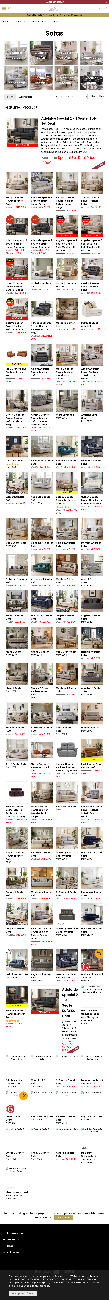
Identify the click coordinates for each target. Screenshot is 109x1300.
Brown (97, 291)
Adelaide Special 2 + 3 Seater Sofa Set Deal (70, 1002)
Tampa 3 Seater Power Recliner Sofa (15, 201)
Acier (36, 429)
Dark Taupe (72, 383)
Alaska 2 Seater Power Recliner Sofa (40, 372)
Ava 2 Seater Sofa (16, 764)
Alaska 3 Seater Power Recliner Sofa (90, 286)
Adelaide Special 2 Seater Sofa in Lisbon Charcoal (41, 244)
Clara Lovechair (65, 414)
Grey (22, 821)
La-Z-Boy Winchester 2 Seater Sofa (88, 1156)
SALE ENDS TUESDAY (54, 15)
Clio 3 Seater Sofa (66, 651)
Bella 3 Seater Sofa (42, 1116)
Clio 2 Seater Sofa (16, 542)
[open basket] (105, 8)
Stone (22, 209)
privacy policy (42, 1282)
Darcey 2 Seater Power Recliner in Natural (65, 500)
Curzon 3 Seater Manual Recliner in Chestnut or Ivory (91, 500)
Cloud (61, 383)
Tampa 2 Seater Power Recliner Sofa (90, 201)
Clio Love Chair (14, 460)
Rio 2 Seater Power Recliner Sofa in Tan (16, 372)
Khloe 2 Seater (14, 651)
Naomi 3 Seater (90, 727)
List (103, 96)
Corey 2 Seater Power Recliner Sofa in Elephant (15, 286)
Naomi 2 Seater (40, 651)
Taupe (11, 209)
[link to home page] (54, 8)
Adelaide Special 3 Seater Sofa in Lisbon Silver (41, 201)
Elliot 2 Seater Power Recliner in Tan (40, 767)
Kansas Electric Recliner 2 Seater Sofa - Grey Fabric (66, 767)
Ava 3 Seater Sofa (66, 806)
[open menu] (4, 8)
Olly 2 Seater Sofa (91, 1116)
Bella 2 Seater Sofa (17, 974)
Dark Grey (86, 291)
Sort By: (59, 96)
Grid (95, 96)
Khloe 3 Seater (14, 688)
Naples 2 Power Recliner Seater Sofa (40, 691)
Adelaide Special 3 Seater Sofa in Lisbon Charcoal (16, 244)
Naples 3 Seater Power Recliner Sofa (15, 856)
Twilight (47, 429)
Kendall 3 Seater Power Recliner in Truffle (15, 1014)
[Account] (100, 8)
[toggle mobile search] (9, 8)
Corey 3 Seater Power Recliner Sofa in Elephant (15, 326)
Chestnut (86, 511)
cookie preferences (37, 1286)
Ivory (97, 511)
